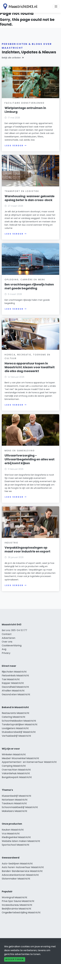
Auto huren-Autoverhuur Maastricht (23, 867)
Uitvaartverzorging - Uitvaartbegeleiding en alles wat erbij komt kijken (29, 459)
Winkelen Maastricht (14, 754)
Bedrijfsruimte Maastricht (16, 908)
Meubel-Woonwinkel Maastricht (20, 758)
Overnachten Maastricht (16, 769)
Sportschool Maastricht (15, 844)
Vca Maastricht (11, 833)
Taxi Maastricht (11, 679)
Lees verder (14, 145)
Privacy (6, 653)
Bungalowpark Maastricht (17, 777)
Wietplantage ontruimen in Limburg (25, 110)
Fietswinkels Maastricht (15, 675)
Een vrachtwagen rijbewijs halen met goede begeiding (29, 286)
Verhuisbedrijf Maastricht (16, 736)
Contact (7, 634)
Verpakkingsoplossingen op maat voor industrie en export (27, 549)
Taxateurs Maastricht (14, 803)
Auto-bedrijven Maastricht (17, 863)
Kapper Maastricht (13, 683)
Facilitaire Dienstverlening (25, 102)
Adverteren (8, 638)
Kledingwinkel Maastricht (16, 837)
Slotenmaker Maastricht (16, 878)
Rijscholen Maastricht (14, 671)
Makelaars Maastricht (14, 811)
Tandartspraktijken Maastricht (19, 724)
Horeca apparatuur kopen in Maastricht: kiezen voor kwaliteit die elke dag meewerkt (30, 367)
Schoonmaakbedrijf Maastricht (20, 807)
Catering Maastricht (13, 717)
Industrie (11, 542)
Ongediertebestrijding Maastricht (21, 912)
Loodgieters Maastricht (15, 728)
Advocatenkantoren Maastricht (20, 875)
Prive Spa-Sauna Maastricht (18, 901)
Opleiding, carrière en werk (25, 279)
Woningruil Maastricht (14, 897)
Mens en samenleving (20, 450)
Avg (4, 649)
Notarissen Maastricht (15, 799)
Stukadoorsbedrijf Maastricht (19, 732)
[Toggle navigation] (56, 6)
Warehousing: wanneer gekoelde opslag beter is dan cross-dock (29, 198)
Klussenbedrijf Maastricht (16, 796)
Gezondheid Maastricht (15, 687)
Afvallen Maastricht (13, 690)
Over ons (7, 641)
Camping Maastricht (14, 766)
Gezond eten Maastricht (16, 694)
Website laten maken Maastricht (21, 841)
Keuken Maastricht (13, 829)
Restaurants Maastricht (15, 713)
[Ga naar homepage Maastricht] (19, 6)
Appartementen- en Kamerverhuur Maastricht (29, 762)
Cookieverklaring (11, 645)
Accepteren (14, 959)
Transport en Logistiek (22, 191)
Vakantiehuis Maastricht (16, 773)
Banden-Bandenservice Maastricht (22, 871)
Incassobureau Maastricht (17, 905)
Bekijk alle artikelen (11, 57)
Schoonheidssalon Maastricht (19, 720)
